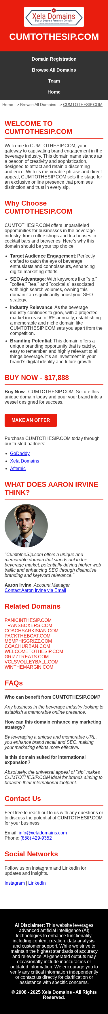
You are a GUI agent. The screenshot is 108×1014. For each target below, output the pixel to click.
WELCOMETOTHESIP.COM (34, 651)
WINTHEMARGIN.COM (29, 667)
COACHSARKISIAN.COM (31, 630)
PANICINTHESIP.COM (28, 620)
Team (54, 81)
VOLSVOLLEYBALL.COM (31, 661)
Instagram (15, 883)
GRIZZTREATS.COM (27, 656)
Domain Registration (54, 59)
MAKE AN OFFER (31, 420)
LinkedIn (37, 883)
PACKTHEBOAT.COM (27, 635)
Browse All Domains (54, 70)
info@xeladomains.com (43, 832)
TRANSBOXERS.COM (28, 625)
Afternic (18, 468)
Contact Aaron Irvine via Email (35, 590)
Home (54, 92)
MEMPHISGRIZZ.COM (28, 641)
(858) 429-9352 (36, 838)
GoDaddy (20, 453)
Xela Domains (24, 460)
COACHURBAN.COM (27, 646)
